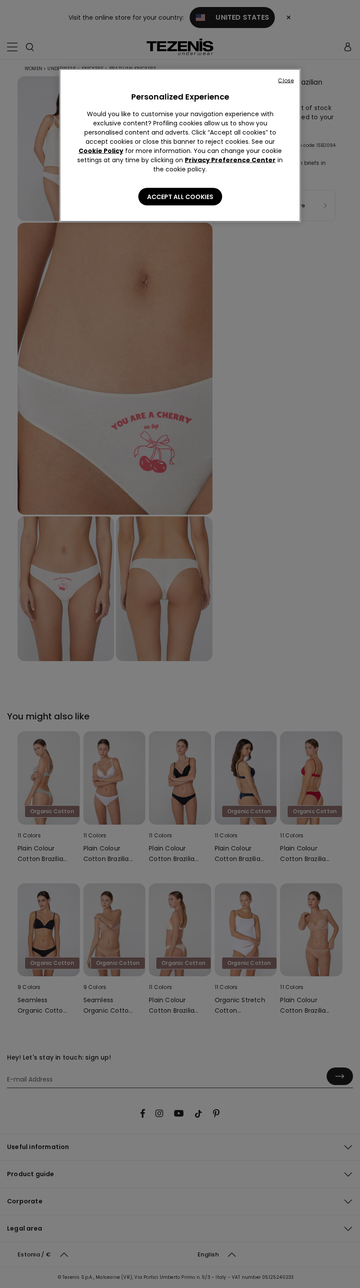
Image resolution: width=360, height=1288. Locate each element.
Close (286, 80)
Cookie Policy (101, 150)
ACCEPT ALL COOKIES (180, 196)
